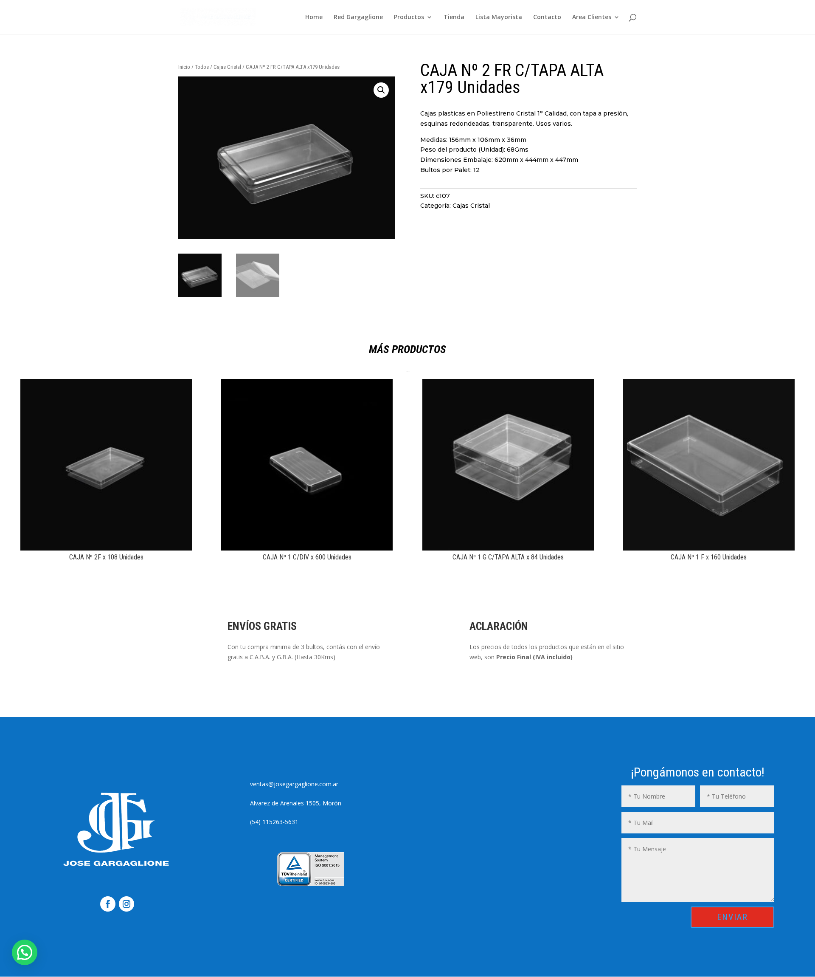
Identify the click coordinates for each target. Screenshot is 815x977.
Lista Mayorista (498, 17)
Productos (409, 17)
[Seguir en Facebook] (107, 904)
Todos (202, 67)
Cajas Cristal (227, 67)
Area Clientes (591, 17)
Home (314, 17)
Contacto (547, 17)
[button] (381, 90)
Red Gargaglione (358, 17)
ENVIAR (732, 917)
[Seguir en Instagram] (126, 904)
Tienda (454, 17)
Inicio (184, 67)
